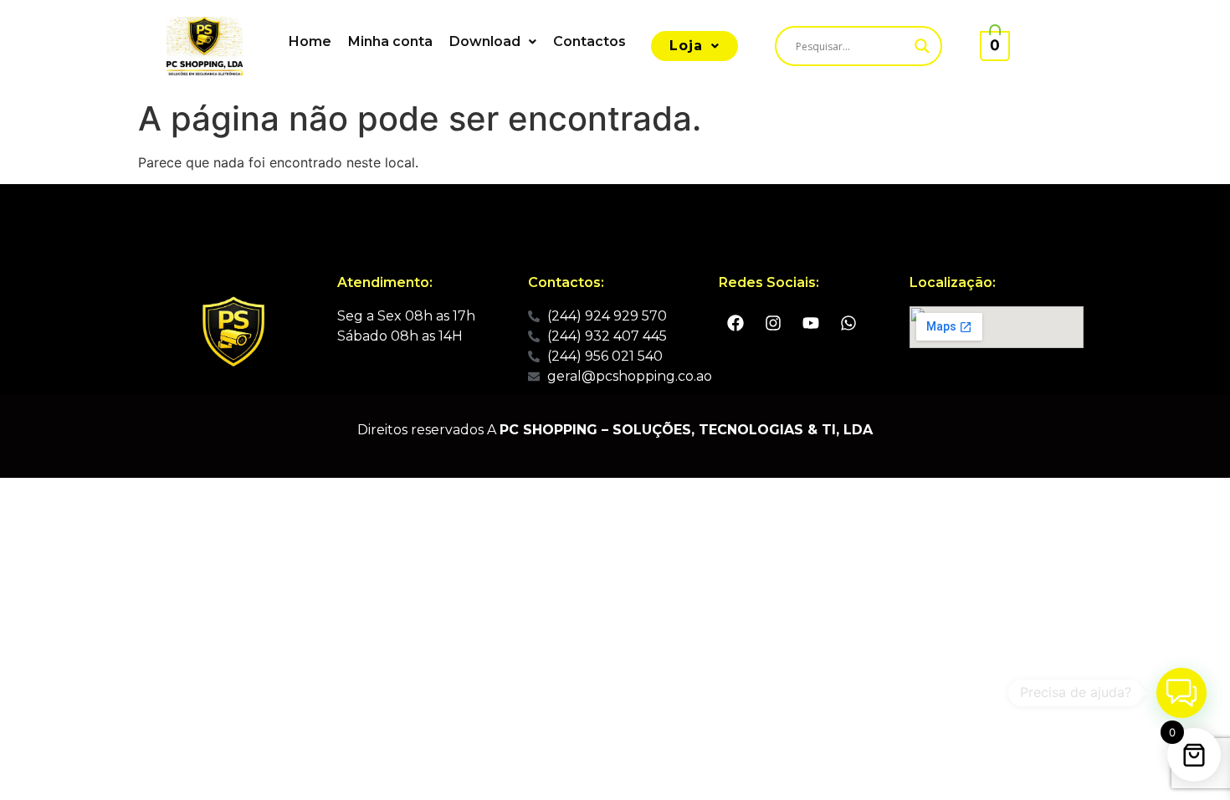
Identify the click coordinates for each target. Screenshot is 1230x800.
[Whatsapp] (848, 323)
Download (484, 41)
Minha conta (390, 41)
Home (310, 41)
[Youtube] (811, 323)
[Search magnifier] (922, 46)
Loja (686, 46)
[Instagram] (773, 323)
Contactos (589, 41)
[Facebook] (735, 323)
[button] (493, 42)
